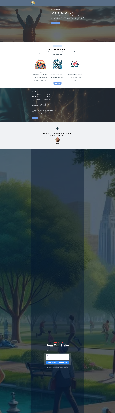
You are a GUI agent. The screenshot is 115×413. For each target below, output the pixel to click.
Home (60, 2)
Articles (64, 2)
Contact (83, 2)
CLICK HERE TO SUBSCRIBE (57, 362)
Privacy (69, 2)
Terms (73, 2)
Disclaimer (78, 2)
